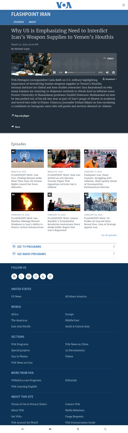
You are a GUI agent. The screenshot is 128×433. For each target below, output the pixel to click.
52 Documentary (75, 350)
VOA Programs (19, 344)
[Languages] (77, 429)
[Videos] (50, 429)
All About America (76, 296)
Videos (69, 356)
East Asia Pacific (21, 326)
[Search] (105, 429)
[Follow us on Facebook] (14, 276)
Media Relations (74, 410)
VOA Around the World (24, 422)
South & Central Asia (77, 326)
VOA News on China (76, 344)
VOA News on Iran (21, 362)
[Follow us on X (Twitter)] (21, 276)
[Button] (15, 127)
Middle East (72, 320)
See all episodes (109, 235)
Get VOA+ (16, 416)
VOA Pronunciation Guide (80, 422)
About (32, 22)
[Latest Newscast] (22, 429)
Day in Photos (19, 356)
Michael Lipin (22, 48)
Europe (69, 314)
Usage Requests (74, 416)
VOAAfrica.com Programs (26, 380)
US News (16, 296)
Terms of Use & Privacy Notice (29, 404)
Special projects (20, 350)
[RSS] (43, 276)
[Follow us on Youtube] (29, 276)
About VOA (17, 410)
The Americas (19, 320)
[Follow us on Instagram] (36, 276)
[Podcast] (50, 276)
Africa (14, 314)
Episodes (19, 22)
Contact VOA (72, 404)
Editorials (71, 380)
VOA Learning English (24, 386)
